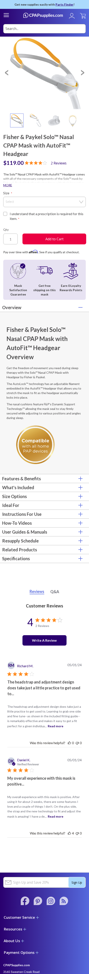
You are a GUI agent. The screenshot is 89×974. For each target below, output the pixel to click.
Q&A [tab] (54, 591)
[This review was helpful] (69, 833)
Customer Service (19, 917)
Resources (13, 929)
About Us (12, 940)
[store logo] (43, 15)
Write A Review (44, 640)
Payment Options (19, 952)
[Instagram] (51, 900)
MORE (7, 185)
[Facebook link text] (25, 900)
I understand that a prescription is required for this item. (46, 216)
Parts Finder (64, 4)
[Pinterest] (38, 900)
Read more (55, 726)
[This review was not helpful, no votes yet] (77, 743)
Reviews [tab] (37, 591)
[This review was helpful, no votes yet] (69, 743)
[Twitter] (64, 900)
